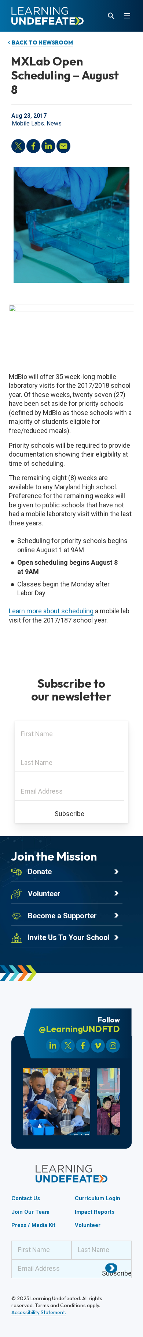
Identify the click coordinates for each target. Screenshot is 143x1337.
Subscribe (69, 814)
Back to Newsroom (42, 42)
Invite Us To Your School (69, 937)
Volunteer (44, 893)
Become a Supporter (62, 915)
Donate (40, 871)
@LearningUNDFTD (79, 1028)
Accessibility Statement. (38, 1312)
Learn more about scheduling (51, 611)
